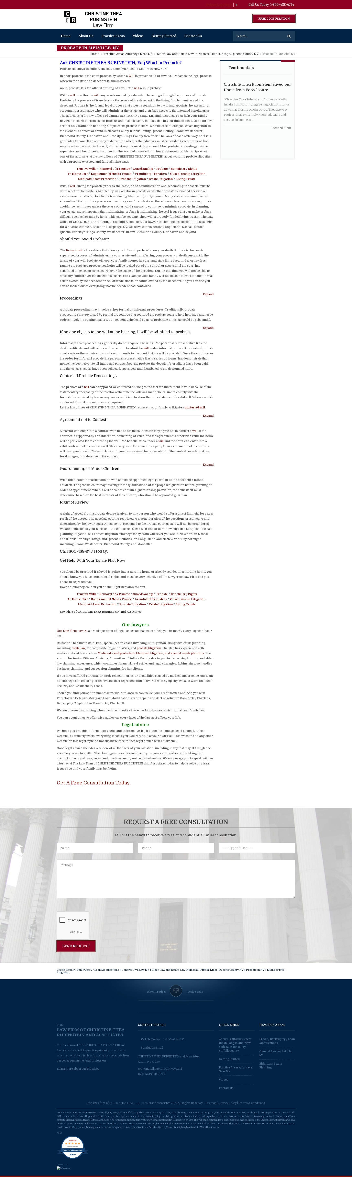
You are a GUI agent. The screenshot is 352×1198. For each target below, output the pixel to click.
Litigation (63, 972)
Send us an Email (152, 1047)
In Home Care (78, 173)
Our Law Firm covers (72, 630)
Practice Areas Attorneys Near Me (128, 53)
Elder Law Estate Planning (270, 1065)
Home (65, 36)
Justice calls (195, 991)
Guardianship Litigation (188, 173)
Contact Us (193, 36)
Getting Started (164, 36)
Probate (162, 168)
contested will (195, 407)
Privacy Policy (227, 1103)
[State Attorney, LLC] (95, 19)
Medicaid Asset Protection (97, 179)
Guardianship (143, 168)
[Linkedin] (93, 4)
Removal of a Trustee (114, 168)
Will (131, 76)
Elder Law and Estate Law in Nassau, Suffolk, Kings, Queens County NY (207, 53)
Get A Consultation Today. (94, 783)
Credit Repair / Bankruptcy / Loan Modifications (88, 969)
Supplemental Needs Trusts (111, 173)
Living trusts (275, 969)
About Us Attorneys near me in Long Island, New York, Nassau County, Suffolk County (235, 1045)
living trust (74, 250)
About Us (86, 36)
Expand (208, 294)
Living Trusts (186, 179)
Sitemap (211, 1103)
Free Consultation (274, 18)
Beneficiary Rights (184, 168)
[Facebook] (59, 4)
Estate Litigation (161, 179)
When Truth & (156, 991)
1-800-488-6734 (282, 5)
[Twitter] (75, 4)
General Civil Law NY (135, 969)
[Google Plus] (67, 4)
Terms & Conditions (252, 1103)
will (136, 88)
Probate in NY (255, 969)
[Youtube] (84, 4)
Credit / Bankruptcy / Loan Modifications (277, 1041)
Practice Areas (113, 36)
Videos (138, 36)
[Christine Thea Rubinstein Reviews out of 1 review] (72, 1158)
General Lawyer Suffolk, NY (275, 1053)
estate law (78, 648)
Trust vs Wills (86, 168)
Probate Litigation (132, 179)
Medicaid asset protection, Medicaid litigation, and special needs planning (151, 653)
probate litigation (149, 648)
